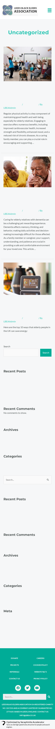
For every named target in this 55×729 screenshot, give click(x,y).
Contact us (14, 678)
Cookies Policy (40, 665)
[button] (49, 10)
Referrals (14, 672)
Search (7, 346)
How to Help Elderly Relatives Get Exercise (26, 93)
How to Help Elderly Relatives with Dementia (26, 199)
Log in (7, 619)
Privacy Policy (41, 678)
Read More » (10, 147)
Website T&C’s (40, 672)
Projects (14, 665)
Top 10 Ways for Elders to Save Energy (21, 306)
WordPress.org (11, 634)
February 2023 (11, 439)
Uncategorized (30, 104)
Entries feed (10, 624)
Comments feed (12, 629)
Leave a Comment (13, 104)
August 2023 (10, 434)
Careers (40, 658)
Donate (14, 658)
